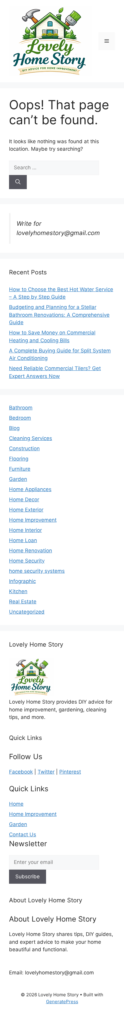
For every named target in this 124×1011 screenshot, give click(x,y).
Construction (24, 448)
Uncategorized (27, 612)
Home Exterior (26, 510)
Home (16, 804)
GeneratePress (62, 1001)
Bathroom (21, 408)
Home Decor (24, 499)
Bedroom (20, 418)
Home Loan (23, 540)
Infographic (22, 581)
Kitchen (18, 591)
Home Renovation (30, 551)
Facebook (21, 772)
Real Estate (22, 602)
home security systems (37, 571)
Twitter (46, 772)
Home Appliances (30, 489)
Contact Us (22, 834)
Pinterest (70, 772)
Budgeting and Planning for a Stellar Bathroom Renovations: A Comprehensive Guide (59, 314)
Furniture (19, 469)
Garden (18, 479)
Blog (14, 428)
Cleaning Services (30, 438)
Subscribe (27, 877)
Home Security (27, 561)
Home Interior (25, 530)
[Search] (18, 182)
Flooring (18, 459)
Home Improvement (33, 520)
